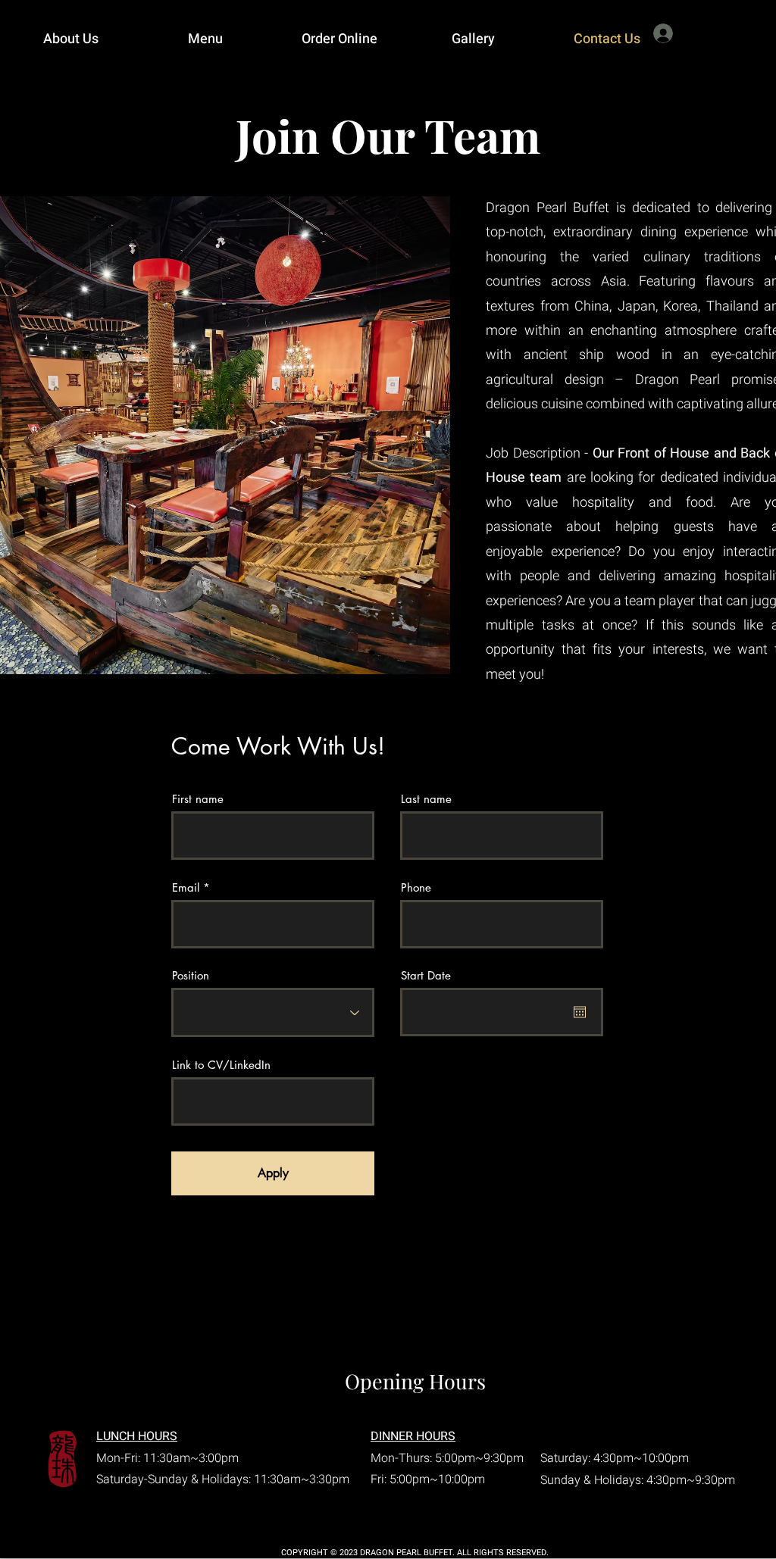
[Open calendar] (580, 1012)
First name (198, 798)
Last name (426, 798)
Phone (416, 887)
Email (185, 887)
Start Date (426, 975)
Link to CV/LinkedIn (221, 1064)
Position (190, 975)
